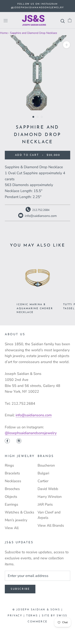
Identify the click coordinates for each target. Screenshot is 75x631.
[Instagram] (18, 441)
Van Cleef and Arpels (49, 515)
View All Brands (51, 525)
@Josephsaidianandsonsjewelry (31, 433)
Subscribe (20, 589)
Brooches (12, 488)
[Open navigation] (6, 20)
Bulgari (43, 473)
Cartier (43, 481)
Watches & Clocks (19, 512)
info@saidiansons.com (34, 415)
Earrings (11, 504)
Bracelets (12, 473)
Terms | (34, 615)
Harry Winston (50, 496)
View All (12, 527)
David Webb (48, 488)
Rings (9, 465)
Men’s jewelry (16, 520)
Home (4, 33)
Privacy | (17, 615)
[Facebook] (7, 441)
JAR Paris (45, 504)
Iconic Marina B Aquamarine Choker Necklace (35, 308)
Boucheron (46, 465)
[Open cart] (69, 20)
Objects (11, 496)
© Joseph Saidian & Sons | (37, 609)
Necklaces (13, 481)
